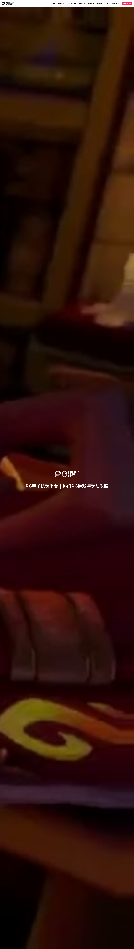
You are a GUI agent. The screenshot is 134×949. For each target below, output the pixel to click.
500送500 (127, 3)
